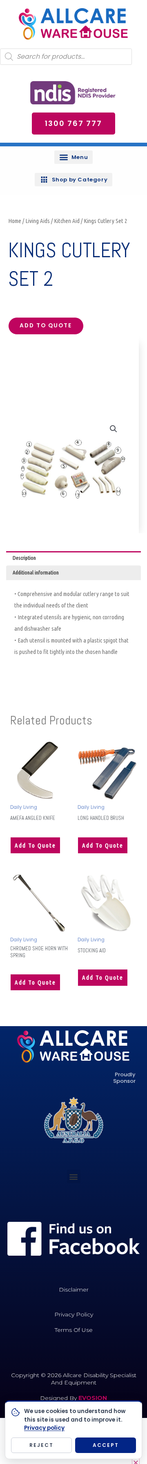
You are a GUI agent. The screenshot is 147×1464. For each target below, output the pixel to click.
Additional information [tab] (36, 572)
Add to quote (46, 325)
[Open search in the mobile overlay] (66, 57)
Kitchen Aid (67, 220)
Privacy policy (44, 1428)
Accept (106, 1445)
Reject (41, 1445)
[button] (73, 157)
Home (14, 220)
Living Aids (37, 220)
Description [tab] (24, 557)
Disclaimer (74, 1289)
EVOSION (92, 1398)
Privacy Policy (73, 1314)
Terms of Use (74, 1330)
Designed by (59, 1398)
